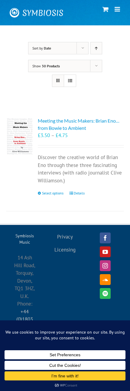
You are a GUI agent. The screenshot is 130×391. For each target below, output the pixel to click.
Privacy (65, 236)
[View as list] (70, 81)
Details (79, 193)
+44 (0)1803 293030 (24, 319)
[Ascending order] (96, 48)
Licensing (65, 249)
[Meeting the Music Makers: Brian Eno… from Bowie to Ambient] (19, 136)
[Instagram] (105, 265)
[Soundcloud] (105, 279)
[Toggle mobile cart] (105, 9)
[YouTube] (105, 251)
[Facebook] (105, 237)
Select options (52, 193)
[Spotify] (105, 293)
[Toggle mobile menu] (118, 9)
